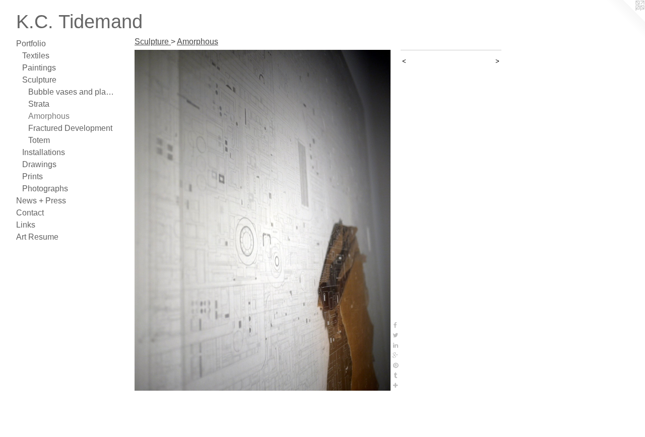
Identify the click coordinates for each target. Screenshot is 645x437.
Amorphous (49, 116)
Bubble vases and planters (72, 92)
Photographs (45, 188)
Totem (39, 140)
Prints (32, 176)
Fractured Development (70, 128)
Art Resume (37, 237)
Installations (43, 152)
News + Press (41, 200)
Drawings (39, 164)
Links (25, 225)
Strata (38, 104)
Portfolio (31, 43)
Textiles (35, 55)
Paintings (39, 67)
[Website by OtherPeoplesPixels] (625, 20)
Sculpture (39, 80)
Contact (30, 212)
